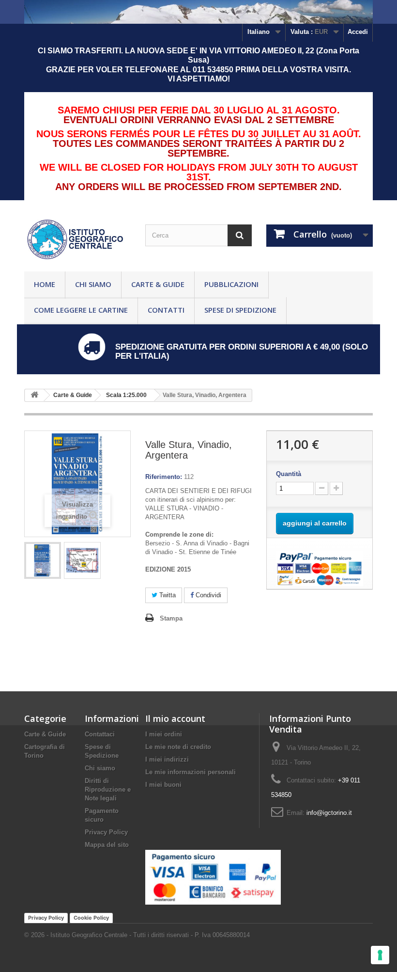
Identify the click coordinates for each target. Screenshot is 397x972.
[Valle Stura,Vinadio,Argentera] (43, 560)
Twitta (166, 595)
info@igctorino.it (329, 812)
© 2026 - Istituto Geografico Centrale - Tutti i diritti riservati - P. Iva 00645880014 (137, 935)
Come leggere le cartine (81, 310)
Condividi (207, 595)
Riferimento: (163, 476)
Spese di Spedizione (240, 310)
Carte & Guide (157, 284)
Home (44, 284)
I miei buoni (163, 784)
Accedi (358, 31)
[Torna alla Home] (34, 395)
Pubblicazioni (231, 284)
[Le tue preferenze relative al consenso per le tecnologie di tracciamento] (380, 955)
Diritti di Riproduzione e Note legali (108, 789)
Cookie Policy (91, 917)
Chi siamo (93, 284)
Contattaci (100, 734)
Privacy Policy (106, 832)
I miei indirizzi (167, 759)
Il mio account (175, 718)
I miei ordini (163, 734)
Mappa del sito (107, 844)
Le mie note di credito (178, 746)
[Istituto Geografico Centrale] (77, 239)
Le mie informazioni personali (190, 772)
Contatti (166, 310)
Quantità (288, 474)
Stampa (171, 618)
